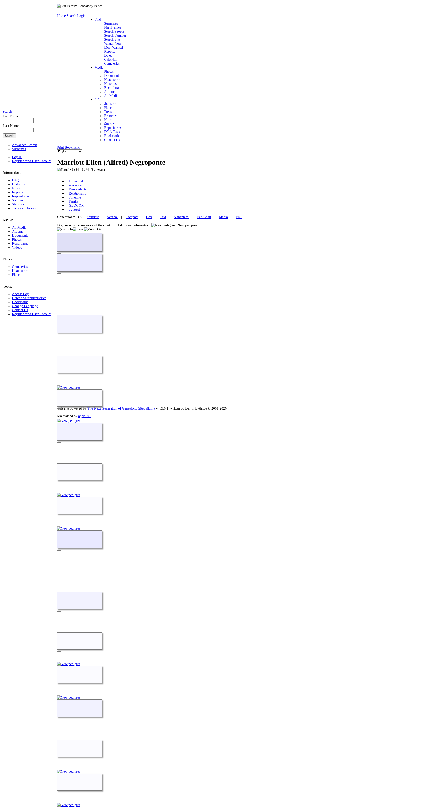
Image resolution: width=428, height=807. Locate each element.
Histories (18, 184)
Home (61, 16)
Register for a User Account (31, 161)
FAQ (15, 180)
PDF (239, 217)
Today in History (24, 208)
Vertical (112, 217)
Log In (17, 157)
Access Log (20, 294)
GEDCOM (76, 205)
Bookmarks (20, 302)
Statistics (18, 204)
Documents (20, 235)
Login (81, 16)
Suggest (74, 209)
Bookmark (72, 147)
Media (99, 67)
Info (97, 99)
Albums (17, 231)
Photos (17, 239)
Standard (93, 217)
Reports (17, 192)
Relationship (77, 193)
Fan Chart (204, 217)
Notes (16, 188)
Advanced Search (24, 145)
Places (16, 275)
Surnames (19, 149)
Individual (76, 181)
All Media (19, 227)
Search (7, 111)
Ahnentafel (181, 217)
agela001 (84, 416)
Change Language (25, 306)
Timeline (75, 197)
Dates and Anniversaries (29, 298)
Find (98, 19)
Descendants (77, 189)
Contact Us (20, 310)
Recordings (20, 243)
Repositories (20, 196)
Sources (17, 200)
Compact (132, 217)
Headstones (20, 271)
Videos (17, 247)
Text (163, 217)
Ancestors (76, 185)
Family (73, 201)
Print (60, 147)
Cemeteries (20, 267)
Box (149, 217)
